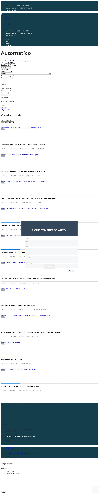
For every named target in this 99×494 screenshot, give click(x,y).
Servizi (7, 22)
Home (7, 18)
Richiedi (71, 271)
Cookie (7, 450)
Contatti (7, 24)
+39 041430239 (11, 10)
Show (4, 108)
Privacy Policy (9, 448)
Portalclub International (15, 453)
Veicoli (7, 20)
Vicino (3, 492)
